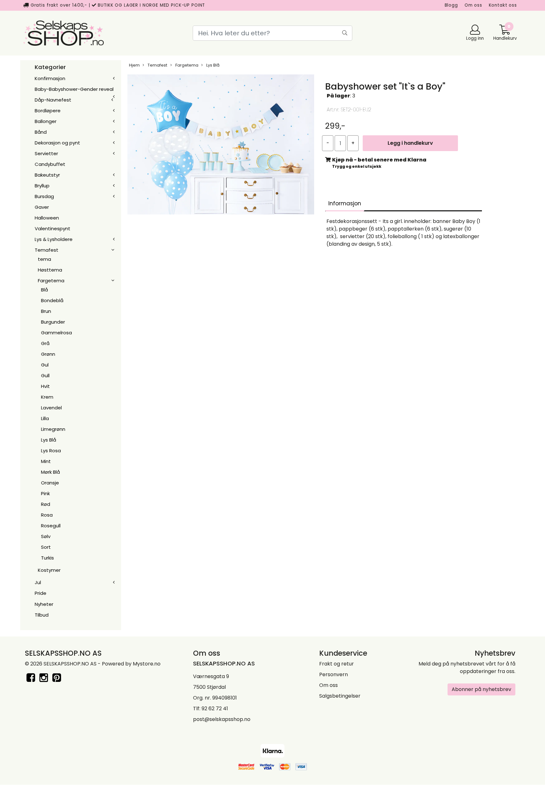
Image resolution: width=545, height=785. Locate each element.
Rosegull (51, 525)
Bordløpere (48, 110)
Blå (44, 289)
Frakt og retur (336, 663)
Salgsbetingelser (339, 696)
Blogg (451, 5)
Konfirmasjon (50, 78)
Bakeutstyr (47, 175)
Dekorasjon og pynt (57, 142)
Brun (46, 311)
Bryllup (42, 185)
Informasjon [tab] (344, 203)
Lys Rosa (51, 450)
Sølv (45, 536)
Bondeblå (52, 300)
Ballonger (45, 121)
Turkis (47, 557)
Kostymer (49, 570)
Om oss (473, 5)
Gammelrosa (56, 332)
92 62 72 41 (215, 708)
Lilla (45, 418)
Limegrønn (53, 429)
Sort (46, 547)
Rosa (47, 515)
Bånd (41, 132)
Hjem (134, 65)
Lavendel (51, 407)
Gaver (42, 207)
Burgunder (53, 322)
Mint (46, 461)
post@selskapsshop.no (221, 719)
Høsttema (50, 270)
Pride (40, 593)
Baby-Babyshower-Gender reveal (74, 89)
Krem (47, 397)
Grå (45, 343)
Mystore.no (147, 663)
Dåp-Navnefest (53, 100)
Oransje (50, 482)
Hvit (45, 386)
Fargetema (51, 280)
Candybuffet (50, 164)
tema (44, 259)
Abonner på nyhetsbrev (481, 689)
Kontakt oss (503, 5)
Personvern (333, 674)
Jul (38, 582)
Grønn (48, 354)
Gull (45, 375)
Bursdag (44, 196)
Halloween (47, 217)
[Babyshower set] (220, 145)
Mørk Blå (50, 472)
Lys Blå (48, 439)
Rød (45, 504)
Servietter (46, 153)
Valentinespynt (52, 228)
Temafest (46, 250)
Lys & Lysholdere (54, 239)
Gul (45, 364)
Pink (45, 493)
